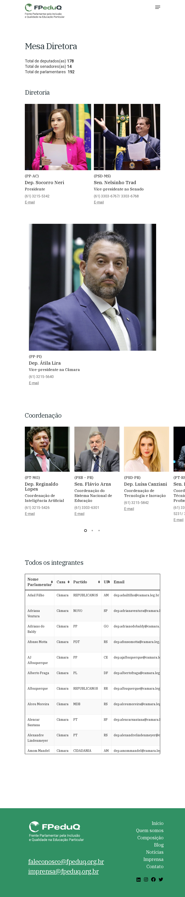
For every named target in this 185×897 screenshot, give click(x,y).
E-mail (34, 383)
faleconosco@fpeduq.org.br (66, 861)
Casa (61, 582)
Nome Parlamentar (40, 582)
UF (106, 582)
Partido (80, 582)
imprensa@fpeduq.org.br (63, 871)
